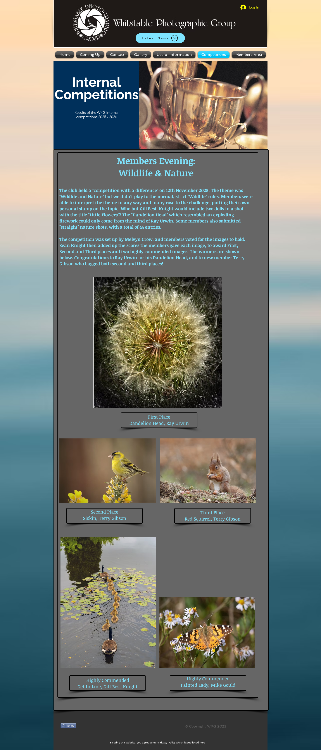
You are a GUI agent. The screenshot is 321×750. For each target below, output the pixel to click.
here (202, 742)
